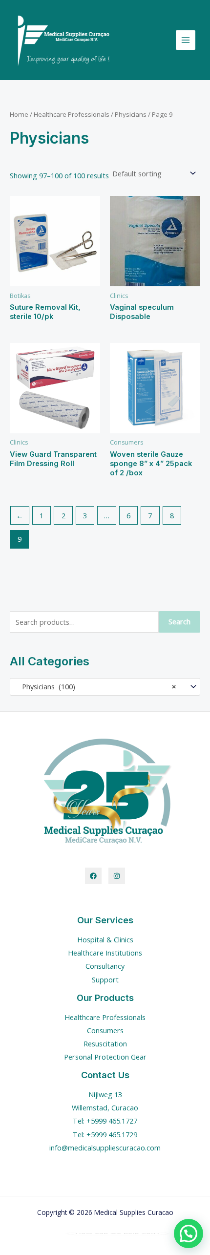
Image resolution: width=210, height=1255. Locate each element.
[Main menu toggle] (185, 40)
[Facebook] (93, 876)
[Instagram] (116, 876)
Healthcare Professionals (71, 114)
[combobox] (105, 687)
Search (179, 621)
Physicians (131, 114)
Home (19, 114)
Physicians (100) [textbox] (96, 686)
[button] (188, 1233)
